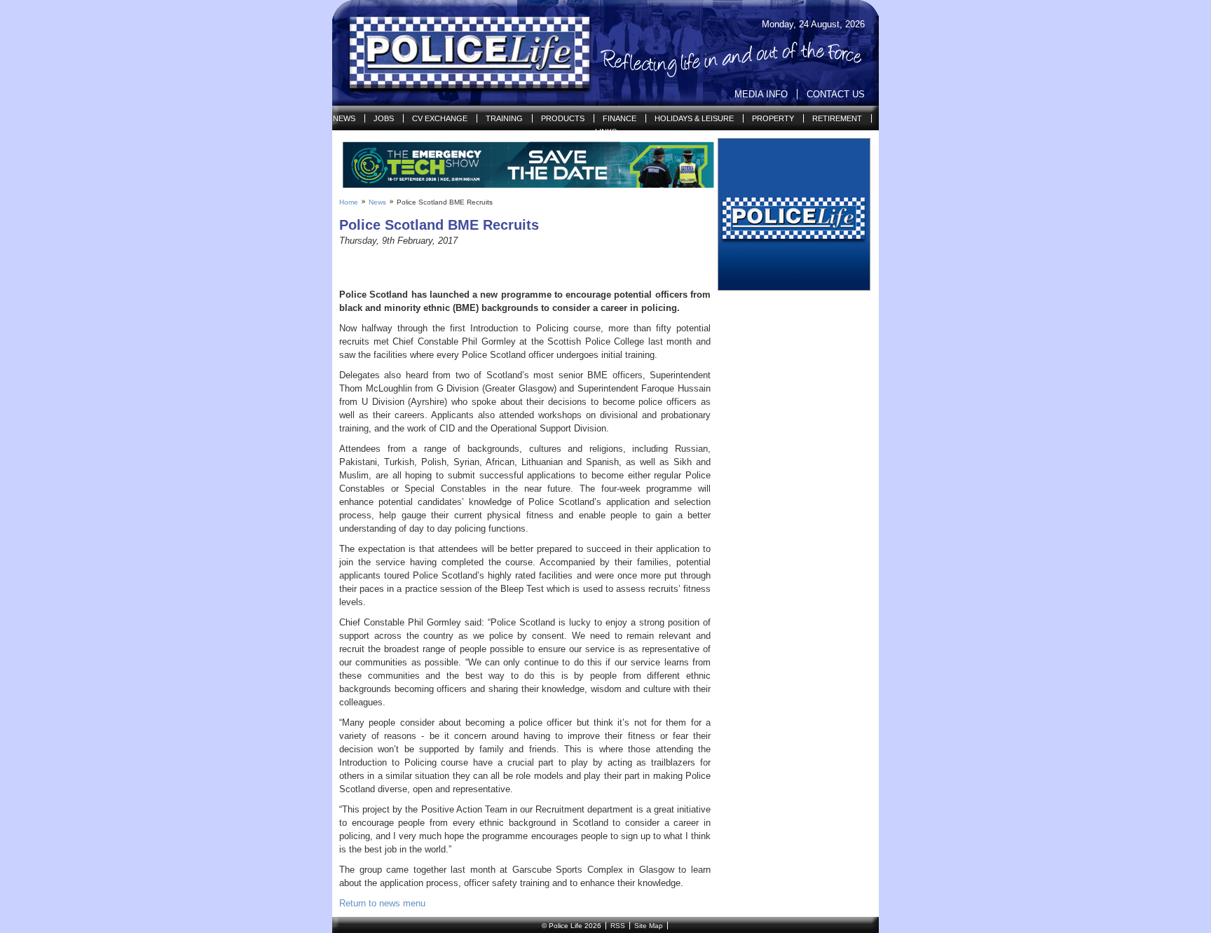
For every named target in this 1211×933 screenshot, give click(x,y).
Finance (619, 118)
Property (773, 118)
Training (504, 118)
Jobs (384, 118)
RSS (617, 925)
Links (606, 131)
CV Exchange (439, 118)
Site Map (648, 925)
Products (562, 118)
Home (348, 202)
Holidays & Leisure (694, 118)
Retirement (837, 118)
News (344, 118)
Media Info (761, 94)
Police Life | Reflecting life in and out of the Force (460, 53)
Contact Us (836, 94)
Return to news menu (382, 903)
